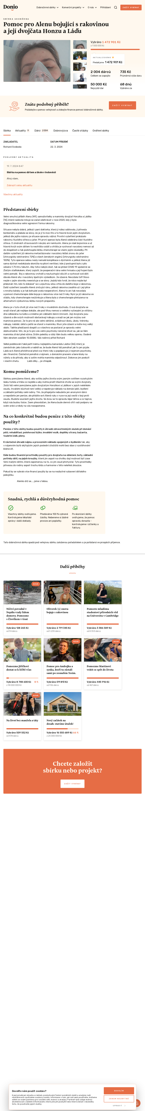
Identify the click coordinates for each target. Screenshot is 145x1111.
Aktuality (22, 130)
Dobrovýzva (60, 130)
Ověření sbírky (101, 130)
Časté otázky (80, 130)
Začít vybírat (131, 8)
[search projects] (115, 7)
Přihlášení (105, 7)
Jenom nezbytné (119, 1099)
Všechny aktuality (13, 194)
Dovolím (119, 1091)
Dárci (41, 130)
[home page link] (10, 7)
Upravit (117, 1106)
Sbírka (7, 130)
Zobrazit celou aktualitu (19, 185)
